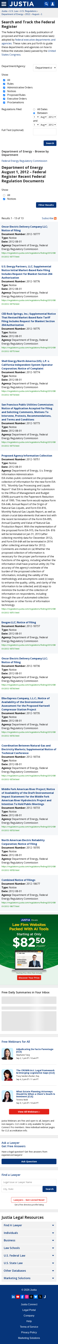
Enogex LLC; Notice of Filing (19, 622)
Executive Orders (17, 98)
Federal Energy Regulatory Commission (24, 161)
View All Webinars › (29, 1111)
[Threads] (31, 1297)
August (35, 14)
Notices (11, 91)
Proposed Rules (16, 95)
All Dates (42, 109)
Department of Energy (12, 14)
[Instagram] (27, 1297)
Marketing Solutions (17, 1278)
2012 (27, 14)
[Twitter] (40, 1297)
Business (9, 1240)
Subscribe (48, 218)
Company (29, 1315)
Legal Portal (29, 1310)
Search (50, 143)
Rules (10, 83)
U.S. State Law (13, 1263)
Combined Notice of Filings (18, 880)
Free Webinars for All (16, 1041)
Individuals (11, 1233)
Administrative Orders (20, 87)
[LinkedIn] (13, 1297)
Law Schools (12, 1248)
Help (29, 1321)
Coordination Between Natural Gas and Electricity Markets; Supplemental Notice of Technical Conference (29, 749)
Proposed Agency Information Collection (27, 455)
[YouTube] (18, 1297)
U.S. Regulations (28, 11)
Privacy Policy (29, 1332)
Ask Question (29, 1161)
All (8, 80)
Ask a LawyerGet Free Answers (14, 1144)
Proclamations (15, 102)
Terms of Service (29, 1326)
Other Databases (15, 1270)
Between (42, 113)
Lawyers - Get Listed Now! (29, 1199)
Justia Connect (29, 1304)
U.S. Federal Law (14, 1255)
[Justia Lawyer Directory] (45, 1297)
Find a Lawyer (11, 1175)
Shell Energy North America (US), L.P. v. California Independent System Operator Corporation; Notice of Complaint (27, 364)
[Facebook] (22, 1297)
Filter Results (46, 204)
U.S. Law (13, 11)
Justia (4, 11)
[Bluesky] (36, 1297)
